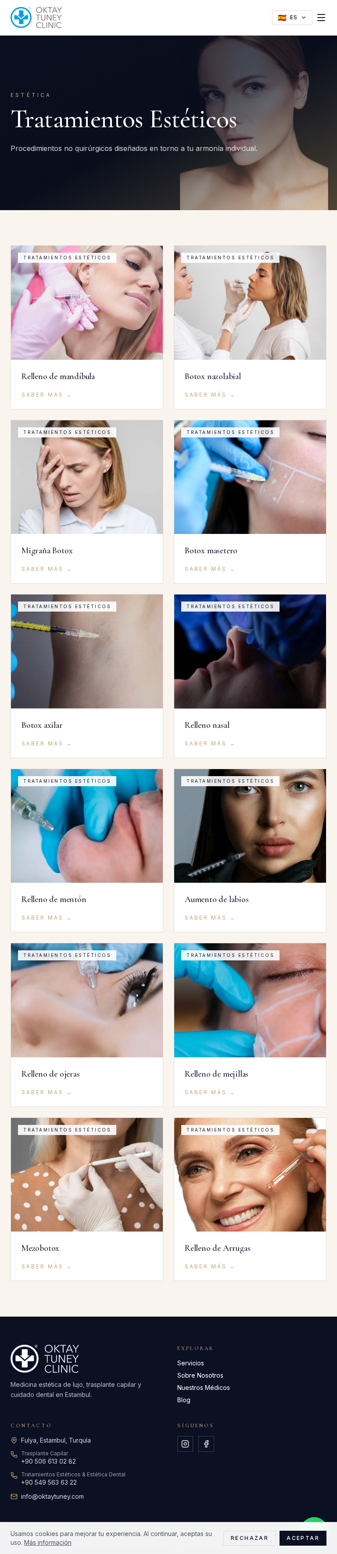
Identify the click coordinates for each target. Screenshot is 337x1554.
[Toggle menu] (321, 17)
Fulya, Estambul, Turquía (56, 1440)
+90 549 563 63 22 (49, 1482)
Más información (48, 1542)
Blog (183, 1400)
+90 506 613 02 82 (48, 1461)
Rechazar (250, 1538)
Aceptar (303, 1538)
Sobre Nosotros (200, 1375)
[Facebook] (206, 1444)
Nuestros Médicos (203, 1387)
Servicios (190, 1363)
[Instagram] (185, 1444)
